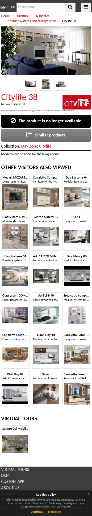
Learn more (54, 512)
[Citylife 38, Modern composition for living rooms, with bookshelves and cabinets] (30, 84)
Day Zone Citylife (36, 146)
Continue (37, 512)
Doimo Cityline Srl (14, 104)
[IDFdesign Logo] (7, 7)
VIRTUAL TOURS (15, 470)
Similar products (49, 135)
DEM (5, 475)
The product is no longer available (48, 121)
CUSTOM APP (12, 482)
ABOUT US (10, 488)
